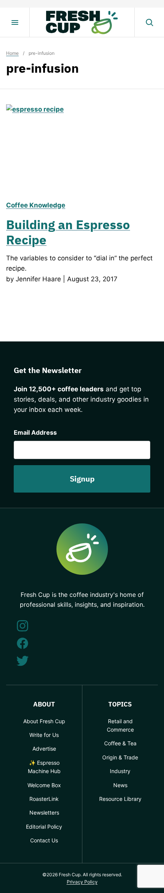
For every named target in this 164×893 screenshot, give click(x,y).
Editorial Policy (44, 826)
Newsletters (44, 812)
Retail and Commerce (120, 725)
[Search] (149, 22)
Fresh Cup (82, 22)
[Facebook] (22, 643)
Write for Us (44, 735)
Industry (120, 771)
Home (12, 53)
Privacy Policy (82, 882)
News (120, 785)
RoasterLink (44, 799)
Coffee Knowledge (35, 205)
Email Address (35, 432)
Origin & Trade (120, 757)
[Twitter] (22, 661)
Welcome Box (44, 785)
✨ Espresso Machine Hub (44, 766)
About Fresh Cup (44, 721)
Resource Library (120, 799)
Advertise (44, 748)
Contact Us (44, 840)
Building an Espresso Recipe (68, 232)
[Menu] (15, 22)
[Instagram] (22, 626)
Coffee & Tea (120, 743)
